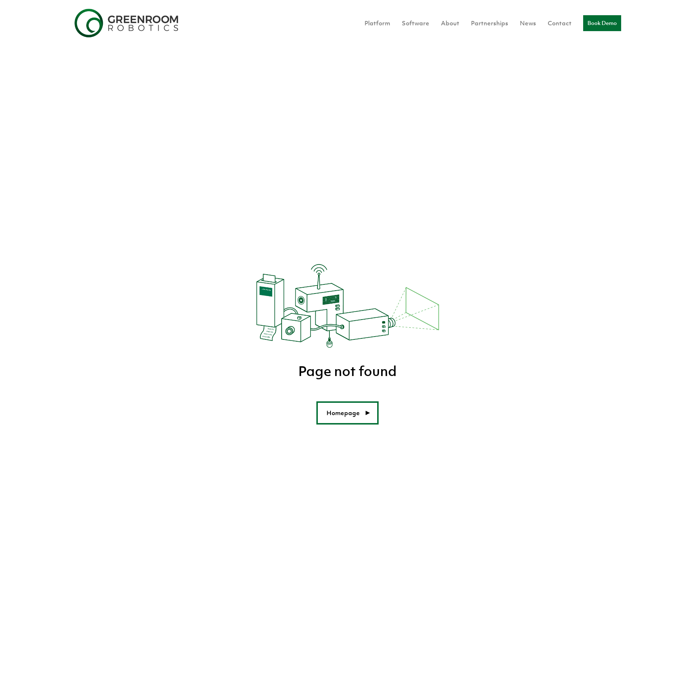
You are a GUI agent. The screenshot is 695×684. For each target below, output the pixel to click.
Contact (560, 23)
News (528, 23)
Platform (377, 23)
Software (415, 23)
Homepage (343, 413)
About (450, 23)
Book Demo (602, 23)
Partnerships (489, 23)
